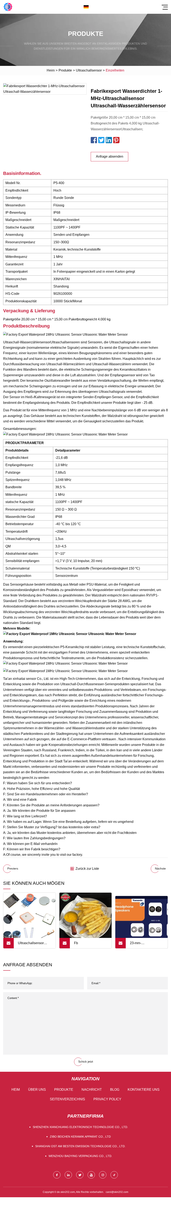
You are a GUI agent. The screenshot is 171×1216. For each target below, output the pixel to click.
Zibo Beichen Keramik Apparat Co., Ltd (80, 1136)
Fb (76, 943)
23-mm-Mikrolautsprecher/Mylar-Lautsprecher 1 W (148, 944)
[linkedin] (68, 1174)
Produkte (65, 70)
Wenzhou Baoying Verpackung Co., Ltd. (80, 1156)
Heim (51, 70)
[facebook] (56, 1174)
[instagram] (102, 1174)
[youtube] (91, 1174)
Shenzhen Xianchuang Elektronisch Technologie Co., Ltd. (80, 1127)
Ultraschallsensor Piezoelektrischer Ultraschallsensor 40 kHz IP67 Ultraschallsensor (33, 944)
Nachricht (92, 1089)
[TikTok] (114, 1174)
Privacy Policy (107, 1099)
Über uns (37, 1089)
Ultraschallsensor (89, 70)
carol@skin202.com (117, 1192)
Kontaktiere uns (144, 1089)
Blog (114, 1089)
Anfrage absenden (109, 156)
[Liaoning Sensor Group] (8, 7)
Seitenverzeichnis (67, 1099)
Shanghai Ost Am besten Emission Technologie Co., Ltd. (80, 1146)
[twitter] (79, 1174)
